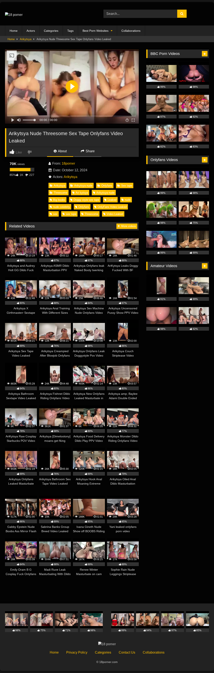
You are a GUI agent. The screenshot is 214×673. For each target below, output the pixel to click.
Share (90, 151)
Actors (31, 30)
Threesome (60, 192)
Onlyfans (106, 185)
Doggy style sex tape (86, 199)
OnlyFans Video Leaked (112, 206)
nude (128, 199)
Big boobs (59, 199)
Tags (70, 30)
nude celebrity (61, 206)
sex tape (71, 214)
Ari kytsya (82, 192)
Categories (51, 30)
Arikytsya (25, 39)
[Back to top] (201, 660)
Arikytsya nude (83, 185)
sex (55, 214)
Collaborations (130, 30)
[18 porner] (47, 13)
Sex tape (126, 185)
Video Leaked (115, 214)
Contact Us (127, 652)
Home (14, 30)
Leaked (112, 199)
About (62, 151)
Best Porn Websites (95, 30)
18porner (68, 163)
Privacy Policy (76, 652)
